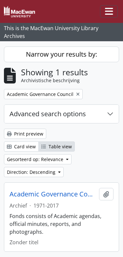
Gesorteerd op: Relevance (36, 159)
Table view (59, 146)
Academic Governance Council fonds (53, 194)
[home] (22, 11)
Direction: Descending (32, 172)
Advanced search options (48, 113)
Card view (24, 146)
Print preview (28, 134)
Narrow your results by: (61, 54)
